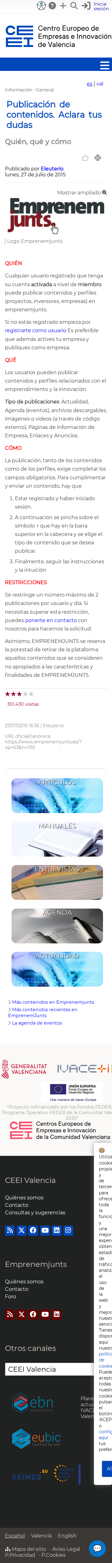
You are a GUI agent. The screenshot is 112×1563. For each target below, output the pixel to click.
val (99, 84)
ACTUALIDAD (57, 956)
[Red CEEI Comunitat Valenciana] (60, 1138)
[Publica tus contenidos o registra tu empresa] (63, 5)
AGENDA (57, 912)
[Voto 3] (20, 693)
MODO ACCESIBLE (41, 5)
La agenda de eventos (37, 1023)
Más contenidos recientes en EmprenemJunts (42, 1012)
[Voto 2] (14, 693)
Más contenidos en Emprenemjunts (53, 1002)
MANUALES (57, 826)
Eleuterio (52, 169)
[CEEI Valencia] (58, 55)
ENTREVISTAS (57, 869)
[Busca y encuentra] (74, 5)
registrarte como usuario (35, 330)
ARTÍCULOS (57, 782)
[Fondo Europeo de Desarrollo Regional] (72, 1101)
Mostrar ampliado (79, 193)
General (45, 90)
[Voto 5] (32, 693)
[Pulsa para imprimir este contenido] (98, 158)
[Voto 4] (26, 693)
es (89, 84)
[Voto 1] (8, 693)
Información (18, 90)
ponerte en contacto (51, 620)
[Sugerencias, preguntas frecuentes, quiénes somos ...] (52, 5)
